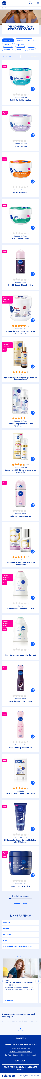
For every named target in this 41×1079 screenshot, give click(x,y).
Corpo (7, 929)
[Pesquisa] (30, 3)
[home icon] (2, 8)
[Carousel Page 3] (20, 956)
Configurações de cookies (14, 1055)
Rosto (7, 923)
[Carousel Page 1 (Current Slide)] (17, 956)
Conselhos (20, 1061)
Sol (5, 940)
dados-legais (31, 1055)
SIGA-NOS (20, 1038)
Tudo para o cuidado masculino (18, 946)
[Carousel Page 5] (23, 956)
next (38, 981)
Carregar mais (20, 903)
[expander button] (20, 1028)
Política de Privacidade (21, 1052)
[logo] (4, 3)
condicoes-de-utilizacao (21, 1048)
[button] (33, 89)
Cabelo (7, 934)
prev (2, 981)
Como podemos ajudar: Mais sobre (20, 1068)
